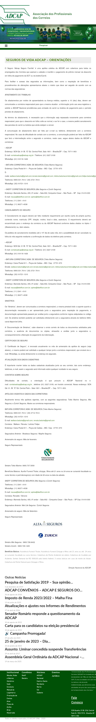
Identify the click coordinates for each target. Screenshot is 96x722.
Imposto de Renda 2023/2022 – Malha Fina (38, 598)
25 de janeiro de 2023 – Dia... (27, 641)
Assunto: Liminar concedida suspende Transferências (45, 649)
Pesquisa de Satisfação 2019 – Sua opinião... (39, 582)
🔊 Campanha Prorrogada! (25, 633)
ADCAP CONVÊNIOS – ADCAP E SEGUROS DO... (43, 590)
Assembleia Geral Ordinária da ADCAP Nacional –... (44, 657)
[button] (7, 33)
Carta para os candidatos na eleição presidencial (42, 626)
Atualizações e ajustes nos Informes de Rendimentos (45, 606)
